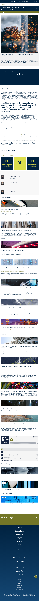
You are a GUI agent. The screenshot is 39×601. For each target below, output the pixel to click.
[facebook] (14, 558)
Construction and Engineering (7, 77)
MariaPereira (7, 369)
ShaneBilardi (23, 271)
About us (20, 1)
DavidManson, (4, 309)
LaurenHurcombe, (32, 269)
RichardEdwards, (4, 329)
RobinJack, (3, 369)
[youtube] (22, 562)
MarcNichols (8, 211)
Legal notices (19, 581)
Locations (19, 544)
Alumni (18, 552)
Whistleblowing (19, 587)
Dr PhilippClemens (19, 349)
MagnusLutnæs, (9, 271)
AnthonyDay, (3, 269)
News (19, 547)
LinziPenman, (3, 271)
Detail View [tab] (13, 155)
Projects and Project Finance (20, 77)
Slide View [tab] (4, 155)
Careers (27, 1)
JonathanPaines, (12, 349)
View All (3, 509)
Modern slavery (19, 585)
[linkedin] (17, 562)
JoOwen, (15, 269)
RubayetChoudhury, (5, 290)
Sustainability (30, 77)
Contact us (19, 574)
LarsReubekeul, (26, 269)
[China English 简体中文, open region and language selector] (37, 1)
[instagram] (19, 558)
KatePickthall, (20, 269)
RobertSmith (22, 309)
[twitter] (25, 558)
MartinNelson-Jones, (17, 271)
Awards (2, 12)
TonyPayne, (3, 211)
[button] (35, 8)
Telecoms (3, 80)
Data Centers (4, 74)
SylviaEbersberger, (12, 290)
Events (19, 549)
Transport (22, 74)
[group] (7, 163)
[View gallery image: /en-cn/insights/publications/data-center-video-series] (19, 403)
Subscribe (19, 571)
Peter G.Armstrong (29, 290)
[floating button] (35, 576)
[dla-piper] (4, 1)
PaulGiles (9, 329)
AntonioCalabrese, (9, 269)
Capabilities (15, 1)
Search (34, 1)
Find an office (19, 568)
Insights (23, 1)
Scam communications (19, 589)
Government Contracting (13, 74)
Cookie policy (19, 583)
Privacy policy (19, 579)
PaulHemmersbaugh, (20, 290)
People (12, 1)
